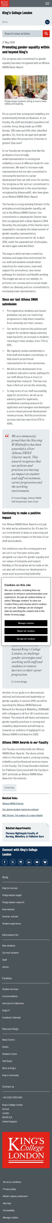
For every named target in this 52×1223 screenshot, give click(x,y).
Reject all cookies (26, 631)
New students (20, 946)
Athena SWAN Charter (13, 803)
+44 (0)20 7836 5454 (12, 1097)
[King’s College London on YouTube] (37, 862)
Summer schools (21, 917)
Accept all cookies (26, 639)
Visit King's (18, 1062)
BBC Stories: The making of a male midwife (22, 815)
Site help (17, 1203)
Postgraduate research (24, 903)
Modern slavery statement (24, 1196)
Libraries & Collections (24, 1004)
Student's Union (21, 1055)
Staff (16, 961)
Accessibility (18, 1210)
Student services (21, 990)
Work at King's (20, 1069)
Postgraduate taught (23, 896)
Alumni (17, 968)
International (19, 910)
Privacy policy (19, 1189)
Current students (22, 953)
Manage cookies (20, 1217)
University (9, 788)
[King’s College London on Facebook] (5, 862)
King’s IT (17, 1011)
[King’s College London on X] (13, 862)
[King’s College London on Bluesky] (45, 862)
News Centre (20, 1040)
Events (16, 1048)
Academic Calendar (23, 1018)
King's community (22, 1076)
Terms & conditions (22, 1182)
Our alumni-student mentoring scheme (20, 809)
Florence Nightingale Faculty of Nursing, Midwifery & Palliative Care (25, 834)
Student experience (23, 924)
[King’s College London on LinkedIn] (29, 862)
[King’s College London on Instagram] (21, 862)
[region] (26, 611)
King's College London (17, 12)
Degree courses (21, 889)
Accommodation (21, 997)
